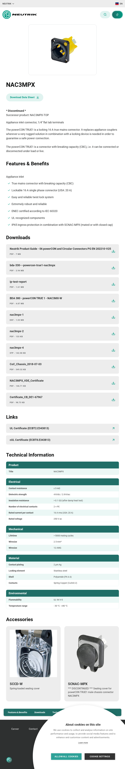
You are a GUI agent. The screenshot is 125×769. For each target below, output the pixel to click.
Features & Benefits (17, 712)
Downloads (39, 712)
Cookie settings (100, 756)
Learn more (83, 743)
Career (15, 728)
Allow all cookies (66, 756)
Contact (33, 728)
